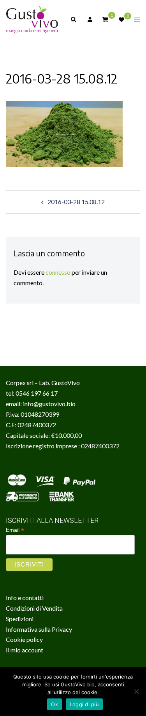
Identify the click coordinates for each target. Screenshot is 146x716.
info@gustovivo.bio (49, 403)
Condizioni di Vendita (34, 608)
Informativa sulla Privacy (39, 629)
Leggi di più (84, 704)
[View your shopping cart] (105, 19)
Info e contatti (25, 597)
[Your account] (89, 19)
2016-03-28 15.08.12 (76, 201)
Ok (54, 704)
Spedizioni (19, 618)
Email (15, 530)
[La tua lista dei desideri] (121, 19)
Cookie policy (24, 639)
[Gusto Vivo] (32, 19)
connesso (58, 272)
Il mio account (24, 650)
